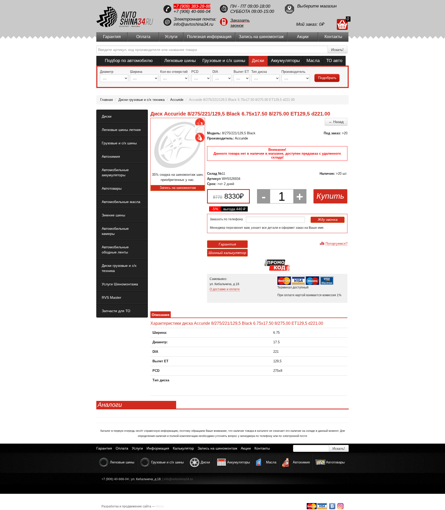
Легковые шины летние (121, 130)
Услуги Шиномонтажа (120, 284)
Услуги (171, 36)
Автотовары (112, 188)
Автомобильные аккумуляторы (115, 172)
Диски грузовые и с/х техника (119, 268)
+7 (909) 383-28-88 (192, 6)
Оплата (143, 36)
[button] (249, 21)
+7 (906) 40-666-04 (192, 11)
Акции (303, 36)
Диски (258, 60)
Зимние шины (113, 215)
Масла (313, 60)
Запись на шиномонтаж (261, 36)
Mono (160, 506)
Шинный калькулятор (227, 253)
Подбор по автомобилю (129, 60)
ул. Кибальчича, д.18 (146, 479)
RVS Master (111, 297)
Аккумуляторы (285, 60)
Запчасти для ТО (116, 311)
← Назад (336, 122)
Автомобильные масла (121, 202)
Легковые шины (180, 60)
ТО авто (334, 60)
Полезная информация (209, 36)
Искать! (337, 49)
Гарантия (112, 36)
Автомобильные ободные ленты (115, 249)
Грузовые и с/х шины (223, 60)
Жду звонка (328, 219)
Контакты (333, 36)
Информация (158, 448)
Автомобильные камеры (115, 231)
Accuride (241, 138)
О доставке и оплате (225, 289)
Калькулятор (183, 448)
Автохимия (111, 156)
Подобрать (327, 78)
